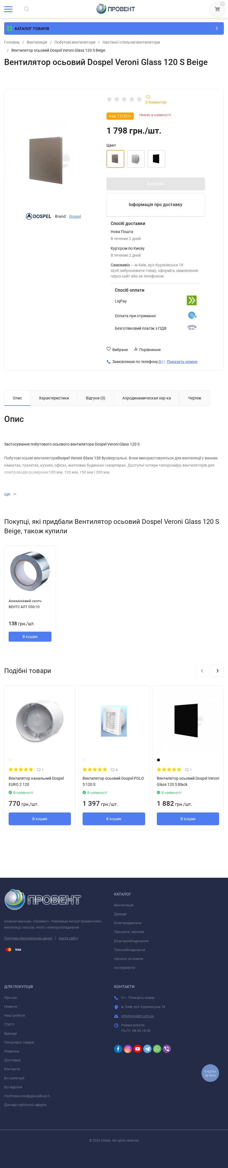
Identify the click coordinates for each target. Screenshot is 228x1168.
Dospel (75, 216)
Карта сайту (68, 938)
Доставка (12, 1060)
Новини (10, 1006)
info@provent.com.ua (137, 1016)
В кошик (30, 636)
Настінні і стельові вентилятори (131, 42)
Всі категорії (14, 1078)
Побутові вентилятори (74, 42)
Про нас (11, 998)
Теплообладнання (129, 950)
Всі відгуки (13, 1087)
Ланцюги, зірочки (129, 932)
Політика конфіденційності (27, 1096)
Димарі (120, 914)
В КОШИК (155, 184)
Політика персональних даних (28, 938)
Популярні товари (19, 1042)
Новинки (11, 1051)
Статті (9, 1024)
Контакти (12, 1069)
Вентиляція (37, 42)
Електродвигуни (128, 923)
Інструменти (124, 968)
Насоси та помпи (128, 959)
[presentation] (201, 670)
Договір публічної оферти (25, 1105)
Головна (11, 42)
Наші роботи (14, 1015)
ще (7, 494)
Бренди (10, 1033)
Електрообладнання (131, 941)
